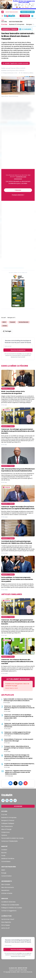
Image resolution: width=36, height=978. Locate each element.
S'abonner (18, 190)
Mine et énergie (6, 829)
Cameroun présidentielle (9, 841)
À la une (4, 814)
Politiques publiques (7, 823)
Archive (5, 325)
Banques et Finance (12, 317)
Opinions (4, 835)
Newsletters (5, 890)
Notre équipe (5, 925)
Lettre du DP (5, 928)
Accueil (3, 317)
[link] (18, 290)
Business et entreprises (8, 817)
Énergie (3, 873)
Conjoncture (5, 832)
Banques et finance (7, 820)
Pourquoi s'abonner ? (18, 195)
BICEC (4, 322)
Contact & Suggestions (8, 911)
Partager (8, 331)
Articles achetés (6, 893)
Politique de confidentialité (10, 905)
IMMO (3, 870)
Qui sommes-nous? (7, 919)
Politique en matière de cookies (11, 908)
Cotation (4, 850)
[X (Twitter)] (15, 783)
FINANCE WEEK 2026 (27, 12)
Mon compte (5, 884)
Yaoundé (12, 322)
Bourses (4, 853)
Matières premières (7, 858)
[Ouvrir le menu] (2, 16)
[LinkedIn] (21, 783)
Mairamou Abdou (28, 73)
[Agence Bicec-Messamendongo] (18, 85)
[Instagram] (26, 783)
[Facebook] (10, 783)
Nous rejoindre (6, 922)
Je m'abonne (25, 16)
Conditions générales (8, 902)
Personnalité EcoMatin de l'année (12, 838)
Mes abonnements (7, 887)
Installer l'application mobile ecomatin (16, 63)
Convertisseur (6, 861)
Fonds (3, 856)
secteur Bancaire (23, 322)
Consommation (6, 876)
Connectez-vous (21, 177)
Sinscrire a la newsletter (18, 350)
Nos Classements (7, 826)
